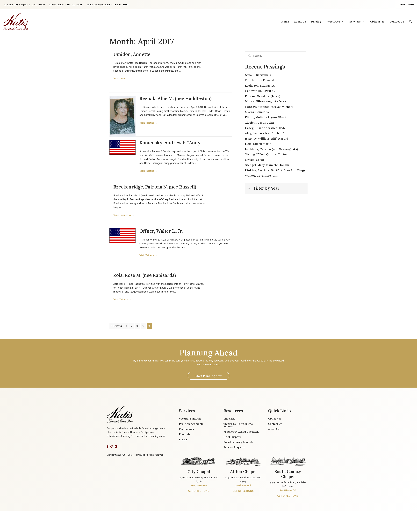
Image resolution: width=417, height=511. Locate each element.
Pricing (316, 21)
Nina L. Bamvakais (258, 75)
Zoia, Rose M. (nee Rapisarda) (144, 275)
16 (137, 326)
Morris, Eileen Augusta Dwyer (266, 101)
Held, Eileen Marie (258, 144)
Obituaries (377, 21)
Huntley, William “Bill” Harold (266, 138)
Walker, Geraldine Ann (261, 175)
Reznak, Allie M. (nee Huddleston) (175, 98)
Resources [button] (333, 21)
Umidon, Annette (131, 54)
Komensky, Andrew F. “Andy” (170, 143)
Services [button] (355, 21)
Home (285, 21)
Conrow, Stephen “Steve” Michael (269, 107)
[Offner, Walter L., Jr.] (122, 235)
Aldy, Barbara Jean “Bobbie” (264, 133)
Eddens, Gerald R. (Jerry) (262, 96)
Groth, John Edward (259, 80)
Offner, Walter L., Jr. (161, 231)
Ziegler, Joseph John (259, 122)
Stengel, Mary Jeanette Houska (267, 165)
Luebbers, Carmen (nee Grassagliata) (271, 149)
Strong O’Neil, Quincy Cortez (266, 154)
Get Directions (198, 491)
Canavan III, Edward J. (260, 91)
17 (143, 326)
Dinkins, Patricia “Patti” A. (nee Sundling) (275, 170)
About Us (300, 21)
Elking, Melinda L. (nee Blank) (266, 117)
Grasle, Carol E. (256, 160)
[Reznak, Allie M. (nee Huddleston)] (122, 116)
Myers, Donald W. (257, 112)
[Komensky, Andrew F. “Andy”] (122, 147)
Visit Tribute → (124, 78)
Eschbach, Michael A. (260, 85)
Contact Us (396, 21)
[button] (410, 21)
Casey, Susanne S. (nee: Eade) (266, 128)
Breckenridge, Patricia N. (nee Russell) (154, 187)
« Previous (116, 326)
